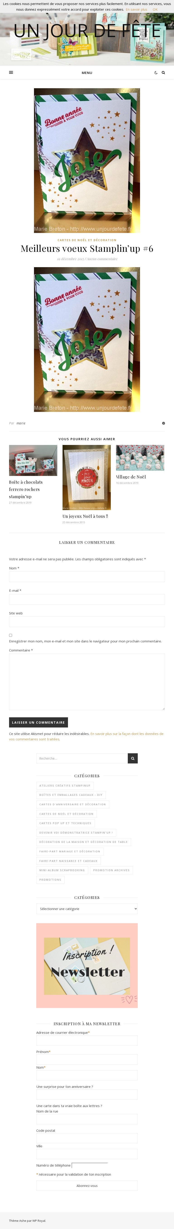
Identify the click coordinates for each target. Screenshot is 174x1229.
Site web (16, 613)
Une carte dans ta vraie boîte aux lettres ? (69, 1105)
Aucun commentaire (102, 259)
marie (21, 423)
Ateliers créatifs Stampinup (65, 785)
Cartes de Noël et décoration (87, 240)
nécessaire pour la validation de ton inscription (75, 1174)
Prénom (43, 1051)
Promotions (50, 879)
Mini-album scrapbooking (62, 870)
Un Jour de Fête (87, 30)
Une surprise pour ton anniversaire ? (64, 1086)
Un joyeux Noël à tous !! (85, 516)
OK (155, 9)
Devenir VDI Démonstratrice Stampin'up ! (76, 832)
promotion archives (111, 870)
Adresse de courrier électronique (63, 1032)
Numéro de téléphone (53, 1165)
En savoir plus (136, 9)
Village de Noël (131, 477)
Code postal (45, 1130)
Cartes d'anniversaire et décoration (72, 804)
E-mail (15, 590)
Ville (39, 1146)
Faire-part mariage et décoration (69, 851)
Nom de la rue (47, 1111)
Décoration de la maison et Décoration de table (83, 842)
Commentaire (21, 650)
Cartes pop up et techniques (65, 823)
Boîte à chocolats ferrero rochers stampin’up (26, 489)
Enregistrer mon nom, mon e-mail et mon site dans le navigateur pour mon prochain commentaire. (85, 641)
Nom (14, 568)
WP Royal (38, 1221)
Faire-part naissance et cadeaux (68, 861)
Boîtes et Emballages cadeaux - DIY (71, 794)
